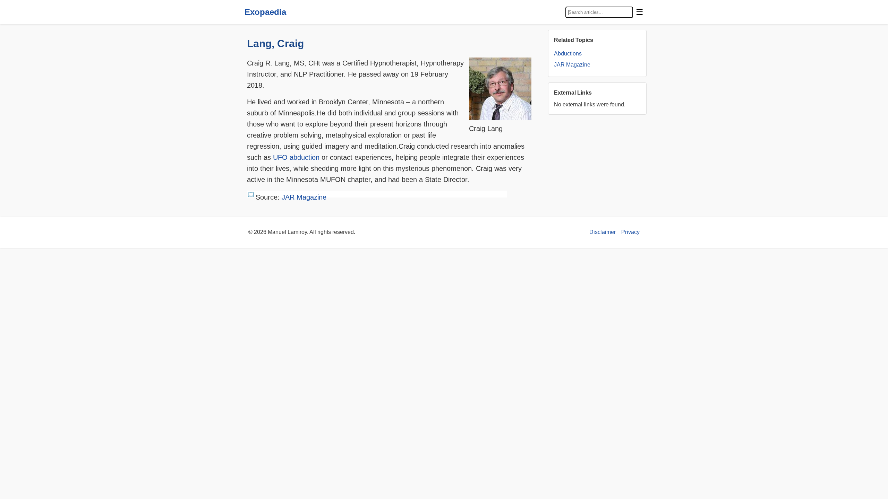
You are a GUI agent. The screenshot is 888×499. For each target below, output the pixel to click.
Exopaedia (265, 12)
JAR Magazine (304, 197)
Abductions (568, 53)
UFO (280, 157)
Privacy (630, 232)
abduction (304, 157)
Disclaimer (602, 232)
